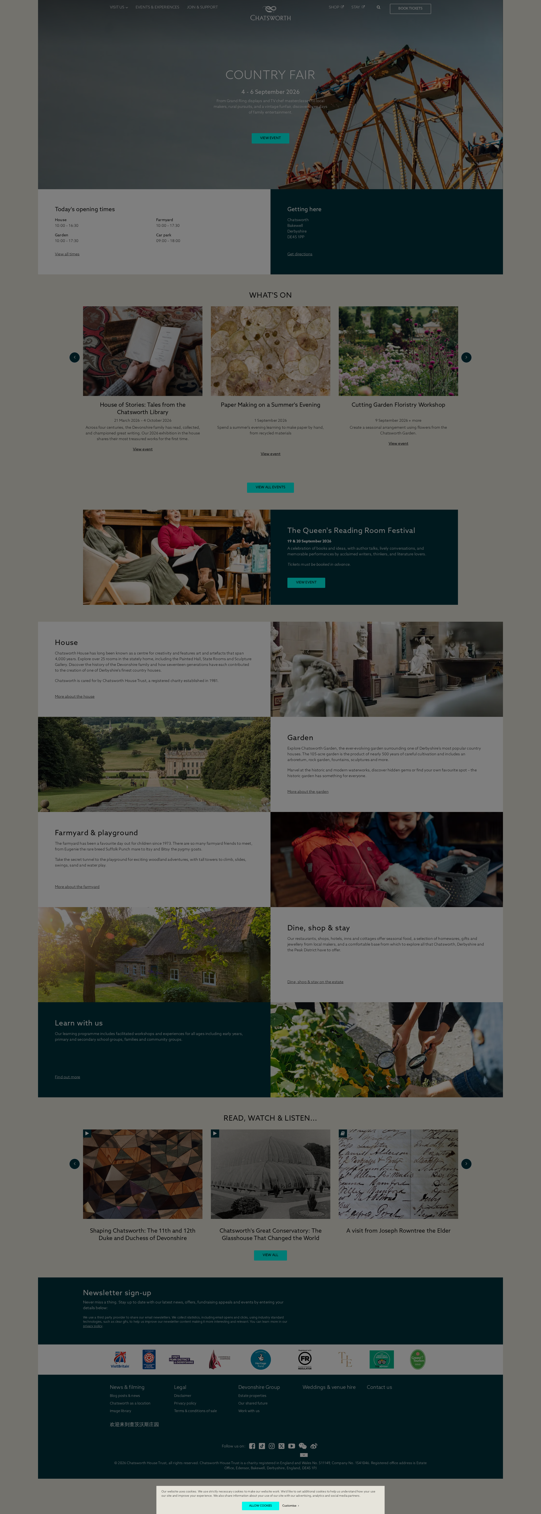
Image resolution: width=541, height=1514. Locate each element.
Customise (289, 1505)
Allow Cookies (260, 1505)
